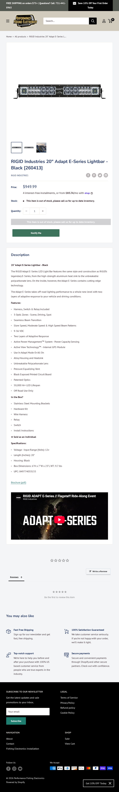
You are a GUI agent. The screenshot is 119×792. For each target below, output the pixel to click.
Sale (67, 738)
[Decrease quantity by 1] (26, 211)
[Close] (110, 783)
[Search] (93, 21)
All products (20, 36)
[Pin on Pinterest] (94, 175)
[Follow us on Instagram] (14, 768)
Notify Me (36, 233)
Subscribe (16, 720)
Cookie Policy (67, 712)
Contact (10, 743)
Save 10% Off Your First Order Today (93, 5)
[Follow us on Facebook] (8, 768)
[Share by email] (106, 175)
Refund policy (67, 707)
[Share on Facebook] (88, 175)
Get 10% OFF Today (96, 783)
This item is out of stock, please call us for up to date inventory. (61, 221)
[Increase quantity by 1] (43, 211)
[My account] (104, 21)
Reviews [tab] (14, 577)
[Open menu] (7, 21)
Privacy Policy (67, 702)
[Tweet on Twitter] (100, 175)
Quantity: (16, 210)
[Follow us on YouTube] (20, 768)
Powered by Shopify (15, 782)
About (9, 738)
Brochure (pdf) (18, 482)
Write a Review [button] (100, 571)
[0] (110, 21)
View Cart (70, 743)
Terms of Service (69, 697)
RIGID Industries (19, 175)
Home (9, 36)
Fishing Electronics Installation (22, 748)
